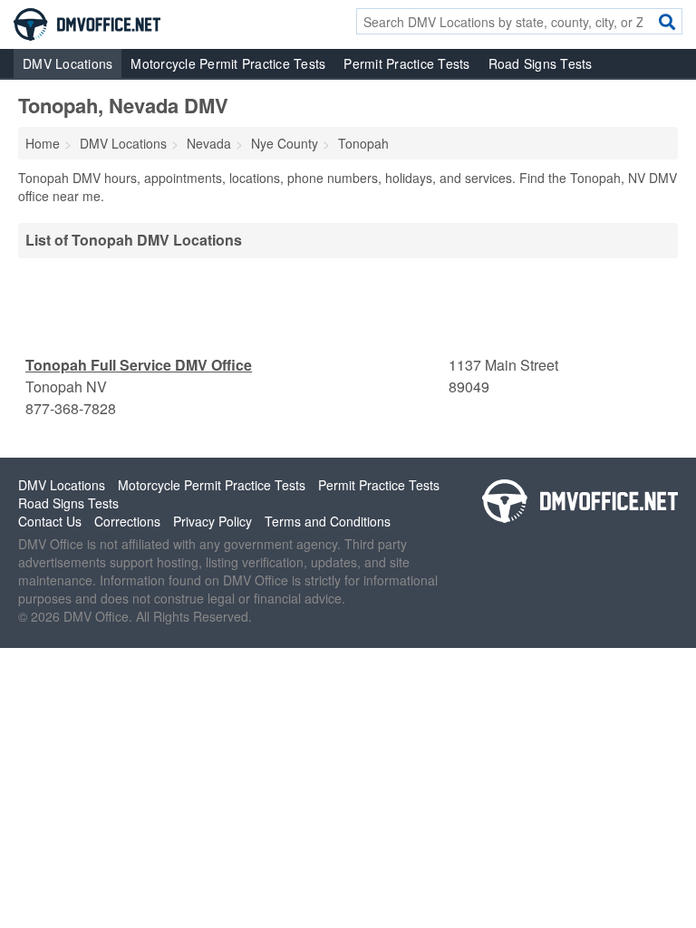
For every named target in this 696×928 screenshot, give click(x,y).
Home (42, 143)
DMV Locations (67, 63)
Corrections (127, 521)
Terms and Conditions (328, 521)
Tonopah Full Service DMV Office (138, 364)
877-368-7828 (70, 408)
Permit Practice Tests (406, 63)
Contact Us (50, 521)
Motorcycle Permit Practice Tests (227, 63)
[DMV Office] (87, 23)
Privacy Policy (212, 521)
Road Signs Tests (540, 63)
